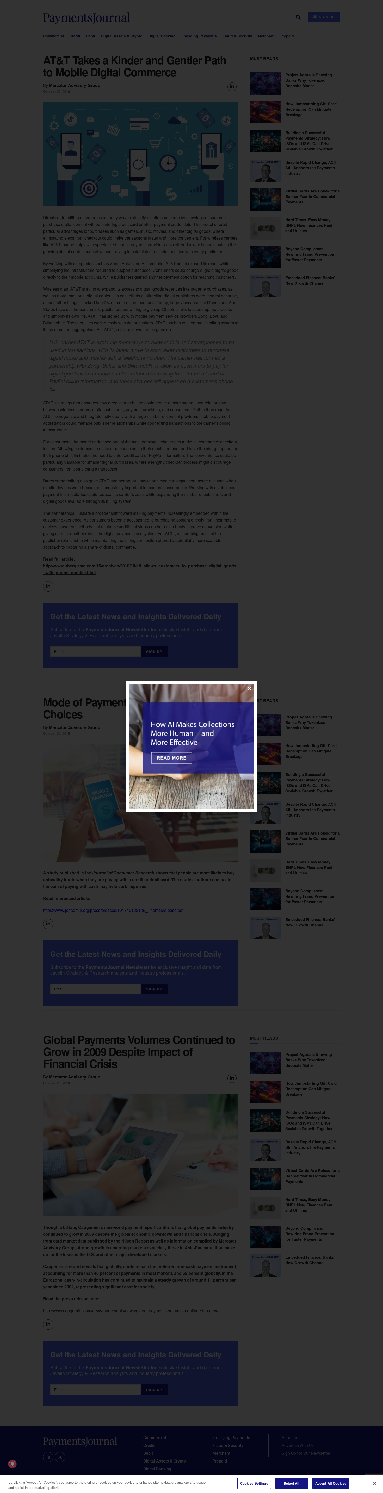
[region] (191, 1484)
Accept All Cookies (330, 1483)
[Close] (374, 1483)
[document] (191, 746)
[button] (249, 689)
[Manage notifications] (12, 1464)
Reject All (291, 1483)
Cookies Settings (254, 1483)
